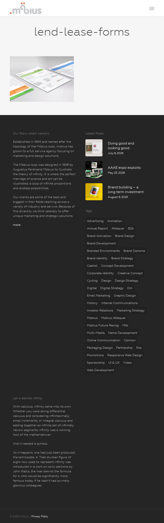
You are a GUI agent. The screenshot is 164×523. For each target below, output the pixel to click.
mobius (92, 318)
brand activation (99, 236)
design (106, 280)
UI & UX (114, 362)
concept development (117, 265)
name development (122, 332)
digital (92, 288)
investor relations (100, 310)
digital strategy (112, 288)
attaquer (117, 228)
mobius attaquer (113, 318)
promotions (95, 355)
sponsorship (96, 362)
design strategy (126, 280)
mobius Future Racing (103, 325)
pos (139, 347)
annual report (97, 228)
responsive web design (124, 355)
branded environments (103, 250)
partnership (124, 347)
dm (129, 288)
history (92, 303)
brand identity (97, 258)
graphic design (125, 295)
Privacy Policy (39, 516)
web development (100, 370)
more (16, 224)
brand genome (134, 250)
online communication (103, 340)
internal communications (119, 303)
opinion (129, 340)
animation (114, 221)
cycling (92, 280)
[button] (151, 8)
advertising (95, 221)
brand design (124, 236)
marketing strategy (131, 310)
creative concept (130, 273)
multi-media (96, 332)
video (127, 362)
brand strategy (122, 258)
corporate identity (100, 273)
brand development (101, 243)
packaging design (100, 347)
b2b (131, 228)
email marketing (98, 295)
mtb (125, 325)
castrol (92, 265)
